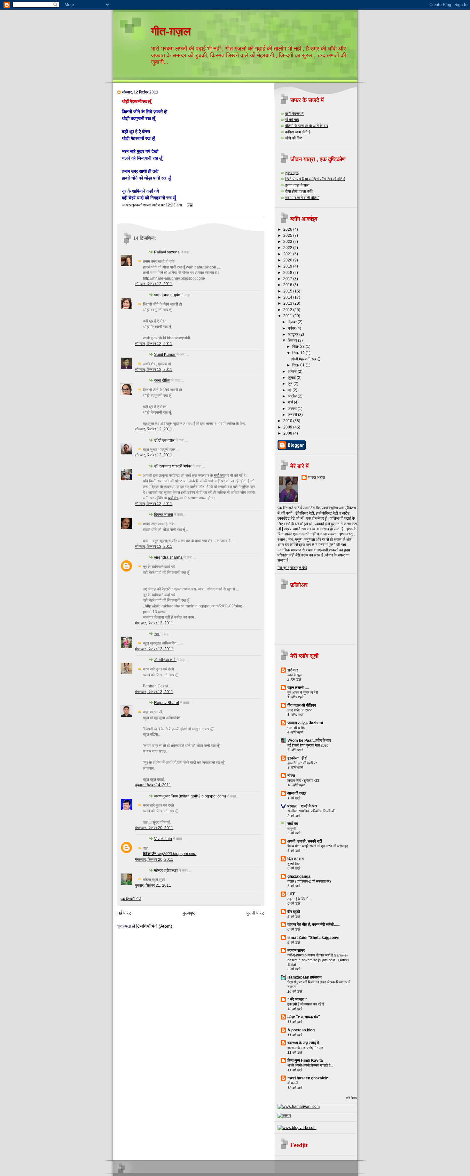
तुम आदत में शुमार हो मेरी (302, 692)
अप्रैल (293, 396)
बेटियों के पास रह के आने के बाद (306, 126)
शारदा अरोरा (316, 477)
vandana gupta (167, 295)
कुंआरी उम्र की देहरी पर (302, 763)
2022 (288, 247)
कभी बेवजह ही (294, 113)
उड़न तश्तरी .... (298, 687)
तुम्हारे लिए (293, 864)
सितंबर (293, 340)
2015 (288, 291)
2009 (288, 427)
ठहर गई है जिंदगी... (299, 899)
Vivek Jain (163, 838)
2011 (288, 316)
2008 (288, 433)
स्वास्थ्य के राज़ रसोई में (303, 1043)
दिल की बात (295, 859)
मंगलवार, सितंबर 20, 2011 (154, 828)
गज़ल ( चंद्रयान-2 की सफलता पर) (309, 881)
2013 (288, 303)
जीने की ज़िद (293, 138)
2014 (288, 297)
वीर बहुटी (293, 911)
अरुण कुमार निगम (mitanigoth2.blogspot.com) (190, 796)
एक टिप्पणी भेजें (131, 899)
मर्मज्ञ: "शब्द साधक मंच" (303, 1017)
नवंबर (292, 328)
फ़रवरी (293, 408)
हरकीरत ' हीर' (297, 758)
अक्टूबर (293, 334)
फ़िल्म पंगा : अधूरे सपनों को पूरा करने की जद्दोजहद (317, 846)
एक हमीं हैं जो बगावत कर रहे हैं (305, 1004)
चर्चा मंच (219, 475)
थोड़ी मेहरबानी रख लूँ (136, 101)
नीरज (291, 775)
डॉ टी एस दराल (164, 440)
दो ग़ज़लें (292, 1083)
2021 (288, 254)
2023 (288, 241)
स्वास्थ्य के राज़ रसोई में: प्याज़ (305, 1048)
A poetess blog (301, 1030)
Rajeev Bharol (166, 702)
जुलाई (292, 377)
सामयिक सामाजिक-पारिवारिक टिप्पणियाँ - (311, 811)
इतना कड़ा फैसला (297, 185)
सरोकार (292, 670)
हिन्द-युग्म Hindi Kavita (305, 1060)
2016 (288, 285)
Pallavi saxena (167, 252)
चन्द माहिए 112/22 (299, 710)
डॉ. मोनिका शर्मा (165, 660)
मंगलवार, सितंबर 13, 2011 (154, 623)
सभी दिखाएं (351, 1098)
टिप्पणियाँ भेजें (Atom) (154, 926)
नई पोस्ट (124, 913)
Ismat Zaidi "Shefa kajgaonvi (313, 937)
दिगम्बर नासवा (163, 514)
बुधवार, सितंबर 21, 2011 (153, 885)
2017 (288, 278)
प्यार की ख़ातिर (296, 728)
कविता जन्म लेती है (297, 132)
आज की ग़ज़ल (296, 793)
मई (290, 390)
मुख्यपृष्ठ (189, 913)
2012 (288, 310)
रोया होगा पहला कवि (299, 191)
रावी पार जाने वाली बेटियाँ (302, 198)
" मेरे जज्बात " (297, 999)
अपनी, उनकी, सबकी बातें (304, 841)
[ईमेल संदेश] (188, 205)
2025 (288, 235)
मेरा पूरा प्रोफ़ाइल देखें (292, 567)
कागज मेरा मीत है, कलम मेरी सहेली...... (313, 924)
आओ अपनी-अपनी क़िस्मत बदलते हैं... (310, 1065)
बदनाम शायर (296, 950)
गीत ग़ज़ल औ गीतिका (301, 705)
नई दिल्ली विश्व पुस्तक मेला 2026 (307, 745)
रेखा (157, 634)
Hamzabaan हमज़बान (304, 977)
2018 (288, 272)
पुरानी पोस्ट (255, 913)
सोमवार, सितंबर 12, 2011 (153, 284)
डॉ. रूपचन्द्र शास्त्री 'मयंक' (173, 466)
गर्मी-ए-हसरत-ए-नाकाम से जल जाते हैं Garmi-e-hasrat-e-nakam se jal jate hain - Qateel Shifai (318, 959)
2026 (288, 229)
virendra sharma (168, 557)
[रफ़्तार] (284, 1115)
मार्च (291, 402)
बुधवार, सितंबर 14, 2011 (153, 785)
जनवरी (293, 414)
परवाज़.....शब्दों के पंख (302, 806)
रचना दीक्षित (162, 380)
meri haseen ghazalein (307, 1078)
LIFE (291, 894)
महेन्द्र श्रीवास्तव (166, 870)
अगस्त (293, 371)
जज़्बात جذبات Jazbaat (305, 723)
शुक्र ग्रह (292, 173)
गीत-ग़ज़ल (171, 31)
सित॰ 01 (299, 365)
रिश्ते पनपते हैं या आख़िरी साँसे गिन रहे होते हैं (315, 179)
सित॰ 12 (299, 353)
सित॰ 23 (299, 346)
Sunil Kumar (165, 354)
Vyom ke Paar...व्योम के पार (309, 740)
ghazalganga (298, 876)
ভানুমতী (291, 828)
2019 (288, 266)
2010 (288, 421)
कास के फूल (294, 675)
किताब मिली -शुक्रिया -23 (303, 780)
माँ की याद (292, 119)
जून (291, 383)
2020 (288, 260)
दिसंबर (293, 322)
